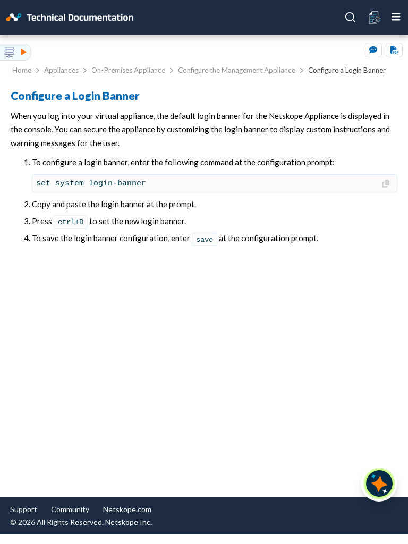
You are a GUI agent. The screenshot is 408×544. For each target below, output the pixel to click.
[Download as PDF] (394, 49)
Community (70, 509)
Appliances (61, 70)
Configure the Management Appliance (236, 70)
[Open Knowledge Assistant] (379, 483)
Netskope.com (127, 509)
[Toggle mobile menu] (396, 17)
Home (21, 70)
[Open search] (351, 17)
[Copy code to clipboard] (387, 184)
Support (23, 509)
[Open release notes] (375, 17)
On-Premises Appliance (128, 70)
